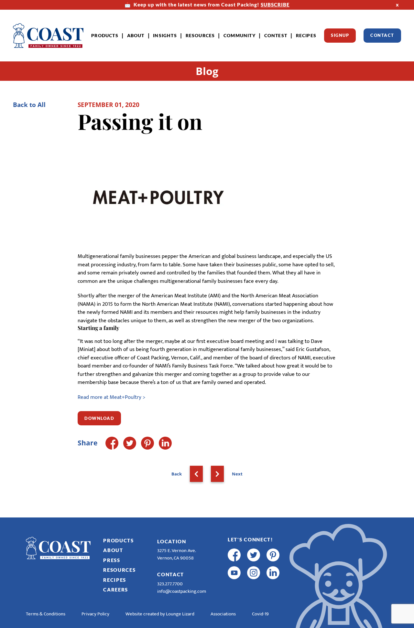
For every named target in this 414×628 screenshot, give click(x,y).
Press (111, 560)
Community (239, 35)
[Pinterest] (147, 443)
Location (171, 541)
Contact (382, 35)
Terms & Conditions (45, 614)
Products (104, 35)
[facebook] (234, 554)
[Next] (217, 474)
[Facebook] (111, 443)
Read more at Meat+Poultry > (111, 397)
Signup (340, 35)
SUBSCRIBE (275, 4)
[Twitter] (129, 443)
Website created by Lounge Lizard (159, 614)
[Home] (48, 35)
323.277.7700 (170, 584)
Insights (165, 35)
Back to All (29, 104)
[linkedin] (273, 572)
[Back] (196, 474)
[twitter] (253, 554)
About (136, 35)
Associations (223, 614)
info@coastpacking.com (181, 591)
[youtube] (234, 572)
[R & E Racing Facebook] (234, 590)
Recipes (306, 35)
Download (99, 418)
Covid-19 (260, 614)
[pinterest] (273, 554)
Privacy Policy (95, 614)
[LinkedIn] (165, 443)
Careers (115, 589)
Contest (275, 35)
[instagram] (253, 572)
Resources (200, 35)
